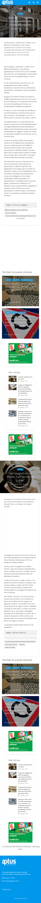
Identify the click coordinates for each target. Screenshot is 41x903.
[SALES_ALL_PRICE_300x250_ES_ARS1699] (20, 353)
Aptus (25, 898)
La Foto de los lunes (11, 644)
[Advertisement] (20, 60)
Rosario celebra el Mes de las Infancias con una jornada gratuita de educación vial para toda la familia (20, 321)
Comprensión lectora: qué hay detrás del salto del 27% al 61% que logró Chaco (20, 286)
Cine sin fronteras (10, 213)
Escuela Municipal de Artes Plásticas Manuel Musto (20, 641)
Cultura (20, 13)
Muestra (22, 644)
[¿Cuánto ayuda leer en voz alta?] (13, 379)
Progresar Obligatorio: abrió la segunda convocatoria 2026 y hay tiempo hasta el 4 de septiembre (25, 389)
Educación (16, 280)
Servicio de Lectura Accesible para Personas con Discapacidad (20, 216)
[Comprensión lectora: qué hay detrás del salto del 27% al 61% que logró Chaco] (13, 401)
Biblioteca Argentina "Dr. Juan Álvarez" (16, 210)
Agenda (8, 312)
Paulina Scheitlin (10, 647)
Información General (27, 280)
